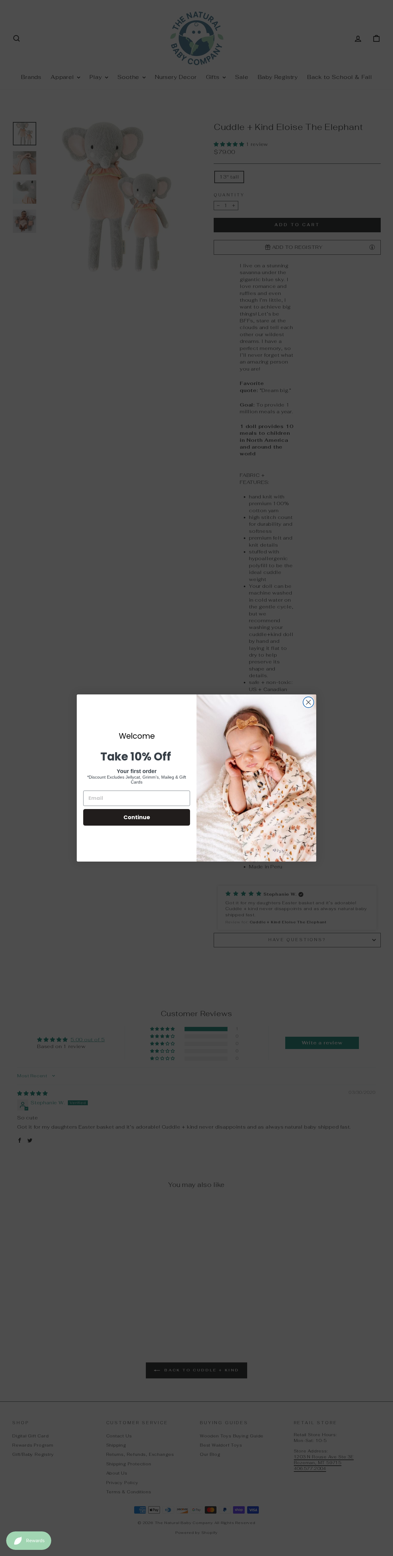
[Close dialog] (308, 702)
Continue (136, 817)
